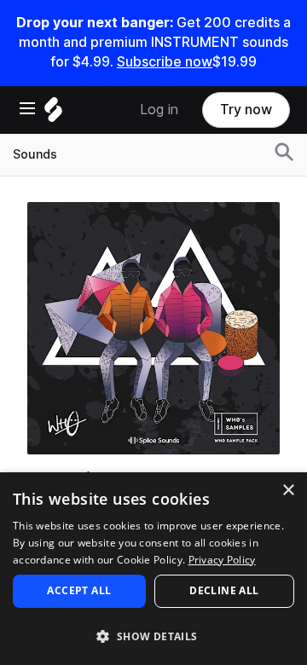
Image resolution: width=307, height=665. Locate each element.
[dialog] (153, 568)
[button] (153, 635)
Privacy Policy (222, 559)
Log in (159, 109)
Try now (246, 109)
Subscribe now (164, 62)
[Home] (53, 113)
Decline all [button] (223, 590)
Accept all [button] (79, 590)
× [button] (287, 490)
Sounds (35, 154)
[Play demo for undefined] (153, 328)
